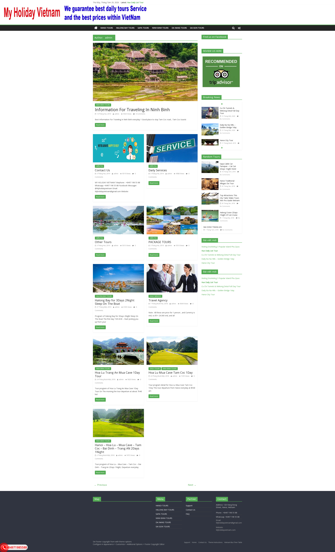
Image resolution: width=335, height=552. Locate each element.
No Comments (225, 119)
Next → (192, 484)
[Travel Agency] (172, 265)
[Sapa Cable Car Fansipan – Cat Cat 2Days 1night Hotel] (211, 162)
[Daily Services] (172, 135)
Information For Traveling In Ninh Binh (132, 109)
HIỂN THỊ (99, 166)
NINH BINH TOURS (160, 28)
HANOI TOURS (106, 28)
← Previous (100, 484)
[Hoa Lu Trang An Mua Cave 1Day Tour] (118, 338)
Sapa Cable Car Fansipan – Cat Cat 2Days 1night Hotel (228, 166)
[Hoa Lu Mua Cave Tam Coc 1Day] (172, 338)
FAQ (187, 514)
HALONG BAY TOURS (125, 28)
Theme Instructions (215, 542)
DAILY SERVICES (155, 296)
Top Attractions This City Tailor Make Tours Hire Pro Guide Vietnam (230, 198)
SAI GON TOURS (197, 28)
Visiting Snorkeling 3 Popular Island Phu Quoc (221, 246)
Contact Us (102, 170)
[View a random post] (239, 28)
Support (189, 505)
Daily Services (158, 170)
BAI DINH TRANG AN (212, 227)
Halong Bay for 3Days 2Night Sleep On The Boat (114, 302)
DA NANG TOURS (179, 28)
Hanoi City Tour (226, 140)
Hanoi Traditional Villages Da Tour (227, 182)
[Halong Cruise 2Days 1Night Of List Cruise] (211, 211)
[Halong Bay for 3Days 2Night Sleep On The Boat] (118, 265)
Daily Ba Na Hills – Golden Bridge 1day (228, 126)
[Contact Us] (118, 135)
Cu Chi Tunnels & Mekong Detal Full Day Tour (146, 2)
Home (194, 542)
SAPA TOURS (143, 28)
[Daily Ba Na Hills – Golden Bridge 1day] (210, 125)
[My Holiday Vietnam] (96, 28)
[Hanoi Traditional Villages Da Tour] (211, 179)
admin (117, 114)
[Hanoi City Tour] (210, 140)
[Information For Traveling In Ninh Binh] (145, 44)
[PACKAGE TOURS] (172, 207)
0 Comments (140, 114)
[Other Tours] (118, 207)
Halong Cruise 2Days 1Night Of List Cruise (229, 213)
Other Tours (103, 242)
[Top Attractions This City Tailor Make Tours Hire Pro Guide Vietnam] (211, 194)
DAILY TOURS (155, 368)
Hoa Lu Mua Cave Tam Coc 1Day (171, 372)
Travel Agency (158, 300)
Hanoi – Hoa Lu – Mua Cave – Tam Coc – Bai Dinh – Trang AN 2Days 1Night (118, 448)
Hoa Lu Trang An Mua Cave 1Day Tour (117, 374)
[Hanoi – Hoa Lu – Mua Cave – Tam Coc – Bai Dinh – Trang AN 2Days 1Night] (118, 410)
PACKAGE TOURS (160, 242)
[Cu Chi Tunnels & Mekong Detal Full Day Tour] (210, 108)
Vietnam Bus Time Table (233, 542)
